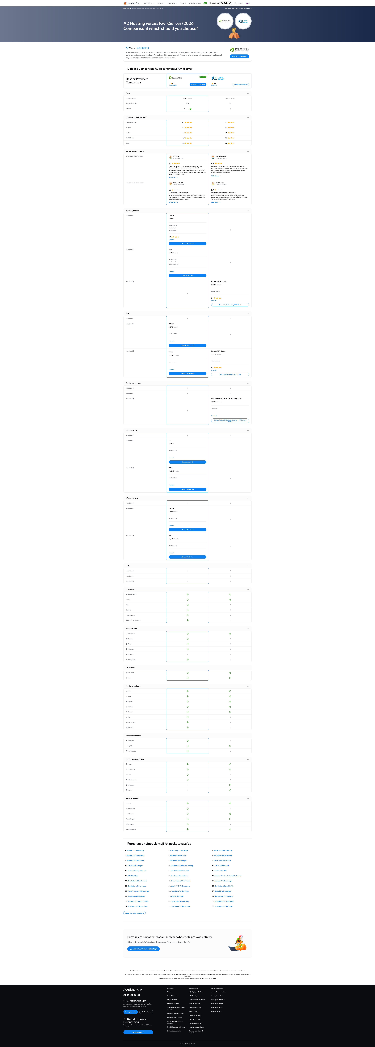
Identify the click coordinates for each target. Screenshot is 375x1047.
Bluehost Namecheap (135, 855)
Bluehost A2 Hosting (135, 850)
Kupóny (187, 109)
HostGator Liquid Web (224, 886)
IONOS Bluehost (222, 866)
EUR (241, 3)
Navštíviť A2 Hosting (239, 56)
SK (249, 3)
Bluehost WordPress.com (138, 901)
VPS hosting (193, 1011)
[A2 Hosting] (239, 49)
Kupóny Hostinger (217, 1003)
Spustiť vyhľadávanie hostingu (145, 949)
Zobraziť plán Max (187, 275)
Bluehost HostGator (179, 876)
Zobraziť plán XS (187, 462)
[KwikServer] (218, 77)
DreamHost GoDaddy (180, 901)
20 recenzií (214, 85)
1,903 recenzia (172, 85)
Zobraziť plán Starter (187, 244)
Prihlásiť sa (146, 1012)
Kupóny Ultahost (216, 1007)
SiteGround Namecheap (137, 906)
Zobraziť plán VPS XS (187, 345)
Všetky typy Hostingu (196, 992)
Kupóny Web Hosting (218, 992)
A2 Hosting (143, 48)
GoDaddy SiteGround (223, 855)
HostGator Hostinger (180, 891)
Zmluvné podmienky (174, 1031)
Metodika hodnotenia (231, 8)
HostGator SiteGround (137, 881)
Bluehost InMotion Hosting (182, 866)
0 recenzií (171, 239)
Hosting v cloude (194, 1019)
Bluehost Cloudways (223, 881)
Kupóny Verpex (216, 1011)
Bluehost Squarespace (137, 871)
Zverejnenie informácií (174, 1017)
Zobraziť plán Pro (187, 557)
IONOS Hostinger (135, 866)
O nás (169, 992)
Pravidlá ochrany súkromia (176, 1027)
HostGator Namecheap (180, 906)
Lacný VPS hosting (195, 1015)
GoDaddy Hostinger (223, 891)
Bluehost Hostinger (178, 860)
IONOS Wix (133, 876)
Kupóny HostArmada (218, 1000)
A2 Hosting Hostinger (179, 850)
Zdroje (182, 3)
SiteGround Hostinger (224, 906)
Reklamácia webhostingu (175, 1013)
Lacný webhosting (195, 1007)
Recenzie (160, 3)
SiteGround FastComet (224, 901)
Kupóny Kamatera (217, 996)
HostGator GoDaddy (222, 860)
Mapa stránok (172, 1000)
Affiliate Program (173, 1003)
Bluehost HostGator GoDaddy (228, 876)
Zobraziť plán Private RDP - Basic (230, 374)
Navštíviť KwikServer (241, 84)
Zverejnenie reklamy (245, 8)
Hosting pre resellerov (196, 1027)
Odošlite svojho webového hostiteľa (176, 1008)
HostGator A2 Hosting (223, 850)
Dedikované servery (195, 1023)
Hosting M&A (137, 1032)
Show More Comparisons (134, 913)
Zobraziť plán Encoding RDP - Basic (230, 305)
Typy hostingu (147, 3)
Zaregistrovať (130, 1012)
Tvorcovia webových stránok (196, 1032)
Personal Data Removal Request (175, 1022)
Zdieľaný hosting (194, 1003)
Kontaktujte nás (172, 996)
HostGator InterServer (137, 886)
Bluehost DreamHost (180, 871)
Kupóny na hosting (197, 3)
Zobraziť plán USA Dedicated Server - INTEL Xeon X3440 (230, 420)
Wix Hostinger (177, 896)
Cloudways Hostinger (137, 896)
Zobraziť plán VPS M (187, 373)
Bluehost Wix (221, 871)
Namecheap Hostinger (224, 896)
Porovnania (171, 3)
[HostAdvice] (131, 3)
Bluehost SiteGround (135, 860)
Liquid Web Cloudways (180, 886)
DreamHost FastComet (180, 881)
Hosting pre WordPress (197, 1000)
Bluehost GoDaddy (178, 855)
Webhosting (193, 996)
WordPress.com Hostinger (138, 891)
